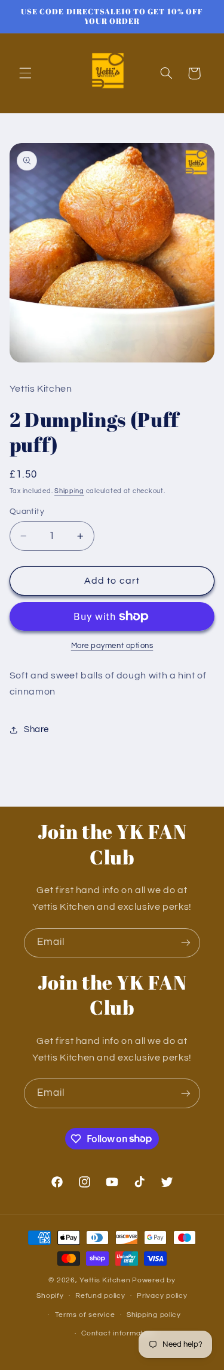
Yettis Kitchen (104, 1280)
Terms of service (85, 1315)
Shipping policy (154, 1315)
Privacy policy (162, 1295)
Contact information (117, 1333)
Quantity (27, 511)
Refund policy (100, 1295)
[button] (25, 73)
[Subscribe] (186, 942)
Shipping (69, 491)
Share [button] (36, 729)
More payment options (112, 646)
